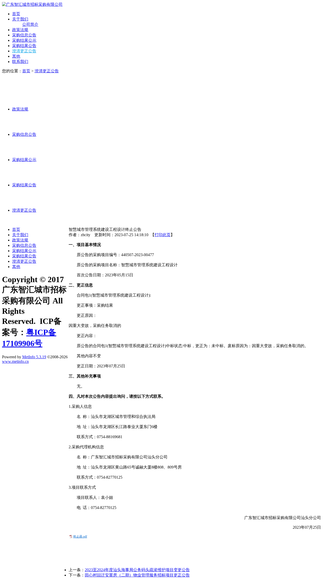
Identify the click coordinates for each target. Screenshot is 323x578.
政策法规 (20, 30)
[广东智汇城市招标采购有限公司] (32, 4)
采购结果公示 (24, 40)
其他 (16, 56)
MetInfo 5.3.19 (34, 357)
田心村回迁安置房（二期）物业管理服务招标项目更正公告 (137, 575)
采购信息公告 (24, 35)
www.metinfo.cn (15, 361)
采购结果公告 (24, 45)
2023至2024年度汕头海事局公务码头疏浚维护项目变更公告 (137, 570)
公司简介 (30, 24)
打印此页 (162, 235)
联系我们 (20, 61)
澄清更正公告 (24, 51)
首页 (16, 14)
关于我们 (20, 19)
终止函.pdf (80, 536)
